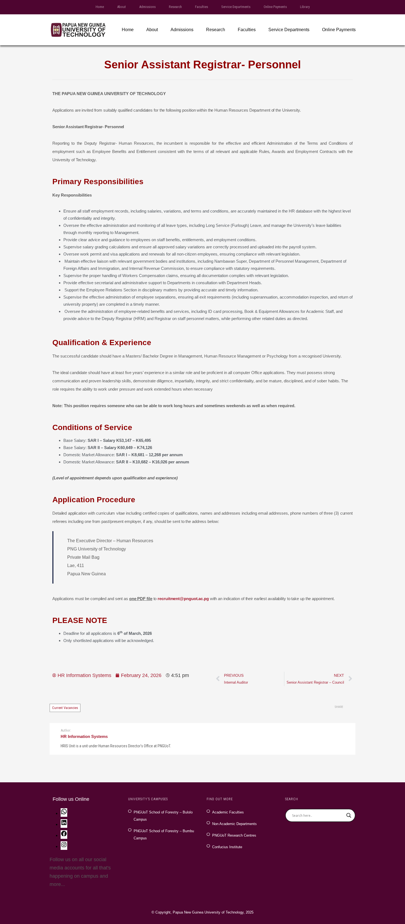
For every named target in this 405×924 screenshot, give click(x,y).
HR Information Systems (84, 736)
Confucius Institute (227, 847)
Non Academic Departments (234, 824)
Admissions (147, 7)
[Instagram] (64, 846)
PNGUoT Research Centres (234, 835)
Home (100, 7)
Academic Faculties (228, 812)
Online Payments (275, 7)
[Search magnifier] (349, 815)
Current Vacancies (65, 708)
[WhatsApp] (64, 813)
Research (175, 7)
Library (305, 7)
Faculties (201, 7)
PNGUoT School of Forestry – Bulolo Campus (163, 815)
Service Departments (235, 7)
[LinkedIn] (64, 824)
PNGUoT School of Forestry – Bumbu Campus (164, 834)
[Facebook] (64, 835)
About (121, 7)
